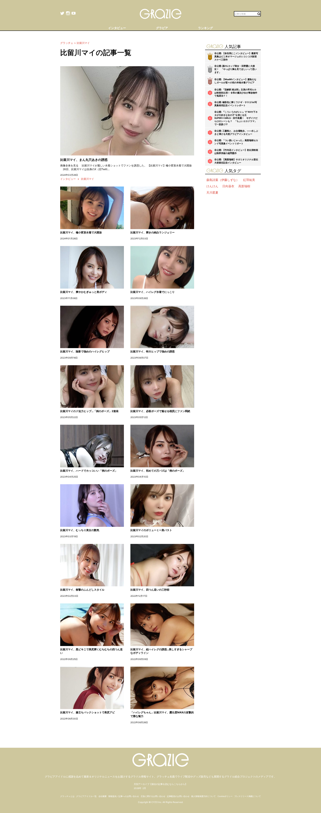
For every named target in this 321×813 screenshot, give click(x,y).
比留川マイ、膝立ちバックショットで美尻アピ (87, 712)
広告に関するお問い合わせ (153, 796)
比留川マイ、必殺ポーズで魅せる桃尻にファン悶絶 (160, 411)
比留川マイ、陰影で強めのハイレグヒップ (85, 351)
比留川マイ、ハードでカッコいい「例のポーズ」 (88, 470)
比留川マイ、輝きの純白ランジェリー (152, 232)
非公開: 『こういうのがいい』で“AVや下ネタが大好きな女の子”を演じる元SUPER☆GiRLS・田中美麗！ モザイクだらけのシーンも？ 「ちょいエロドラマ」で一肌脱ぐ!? (236, 118)
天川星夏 (212, 192)
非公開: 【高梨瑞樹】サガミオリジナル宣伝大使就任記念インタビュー (236, 161)
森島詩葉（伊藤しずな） (222, 180)
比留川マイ (87, 178)
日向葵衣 (228, 186)
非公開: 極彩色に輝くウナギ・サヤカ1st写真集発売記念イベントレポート (235, 104)
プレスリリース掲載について (247, 796)
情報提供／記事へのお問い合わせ (123, 796)
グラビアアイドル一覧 (86, 796)
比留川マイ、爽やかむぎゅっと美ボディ (83, 291)
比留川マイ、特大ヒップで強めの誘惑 (152, 351)
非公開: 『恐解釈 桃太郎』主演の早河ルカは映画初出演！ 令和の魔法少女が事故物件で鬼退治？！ (235, 92)
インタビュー (68, 178)
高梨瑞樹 (244, 186)
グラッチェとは (67, 796)
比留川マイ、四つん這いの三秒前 (149, 589)
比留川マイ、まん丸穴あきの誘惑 (84, 160)
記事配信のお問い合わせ (178, 796)
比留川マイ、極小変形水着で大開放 (81, 232)
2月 (144, 788)
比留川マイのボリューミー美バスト (151, 530)
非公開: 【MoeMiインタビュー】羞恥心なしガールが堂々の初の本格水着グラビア (235, 81)
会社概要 (102, 796)
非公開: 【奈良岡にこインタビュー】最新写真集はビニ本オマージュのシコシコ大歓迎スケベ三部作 (236, 56)
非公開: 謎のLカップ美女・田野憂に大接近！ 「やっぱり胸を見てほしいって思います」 (235, 69)
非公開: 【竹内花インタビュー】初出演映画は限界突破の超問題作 (236, 152)
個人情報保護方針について (203, 796)
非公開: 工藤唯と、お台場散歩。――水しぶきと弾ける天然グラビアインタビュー (236, 132)
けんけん (212, 186)
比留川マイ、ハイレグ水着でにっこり (152, 291)
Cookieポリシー (225, 796)
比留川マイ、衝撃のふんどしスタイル (82, 589)
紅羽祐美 (249, 180)
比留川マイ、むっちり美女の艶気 (79, 530)
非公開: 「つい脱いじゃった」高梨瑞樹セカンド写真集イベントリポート (236, 142)
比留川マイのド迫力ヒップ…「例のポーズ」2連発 (89, 411)
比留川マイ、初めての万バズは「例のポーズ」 (157, 470)
